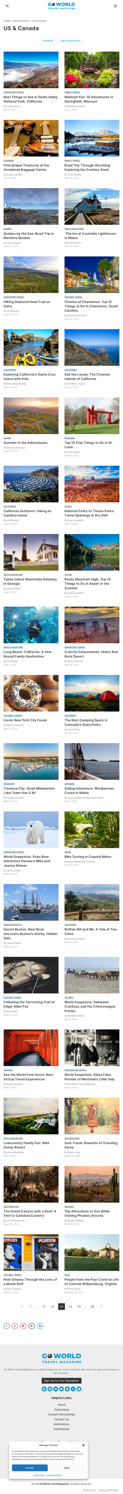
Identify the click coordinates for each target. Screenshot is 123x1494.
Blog (67, 1275)
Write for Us (89, 1490)
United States (71, 40)
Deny (67, 1467)
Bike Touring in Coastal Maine (87, 857)
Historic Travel (73, 297)
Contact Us (61, 1419)
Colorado (70, 715)
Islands (68, 997)
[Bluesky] (67, 1389)
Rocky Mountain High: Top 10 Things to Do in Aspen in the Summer (87, 583)
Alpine (7, 438)
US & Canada (39, 21)
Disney (68, 506)
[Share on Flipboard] (23, 1326)
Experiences (61, 1429)
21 (43, 1306)
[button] (83, 1445)
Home (7, 21)
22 (52, 1306)
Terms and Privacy (54, 1475)
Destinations (20, 21)
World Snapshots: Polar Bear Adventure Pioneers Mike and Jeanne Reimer (27, 861)
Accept (30, 1467)
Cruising (69, 784)
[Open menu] (115, 6)
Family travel (72, 92)
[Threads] (73, 1389)
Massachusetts (13, 925)
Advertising (61, 1409)
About (61, 1404)
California (10, 370)
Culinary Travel (13, 715)
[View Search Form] (7, 6)
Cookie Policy (39, 1475)
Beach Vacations (74, 229)
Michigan (9, 784)
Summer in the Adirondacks (25, 443)
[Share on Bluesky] (40, 1326)
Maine (67, 852)
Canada (47, 40)
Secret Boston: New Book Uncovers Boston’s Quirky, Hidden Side (31, 933)
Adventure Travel (14, 92)
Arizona (69, 1206)
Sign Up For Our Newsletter (61, 1380)
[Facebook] (44, 1389)
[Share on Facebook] (7, 1326)
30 (92, 1306)
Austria (8, 1070)
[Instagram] (50, 1389)
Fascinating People (75, 1070)
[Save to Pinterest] (15, 1326)
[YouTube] (61, 1389)
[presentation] (31, 70)
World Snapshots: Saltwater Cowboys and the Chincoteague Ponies (90, 1006)
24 (70, 1306)
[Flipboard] (78, 1389)
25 (79, 1306)
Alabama (9, 160)
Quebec (8, 229)
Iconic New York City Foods (25, 720)
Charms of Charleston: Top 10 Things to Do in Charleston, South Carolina (91, 306)
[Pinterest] (55, 1389)
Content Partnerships (61, 1414)
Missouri (69, 438)
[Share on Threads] (31, 1326)
